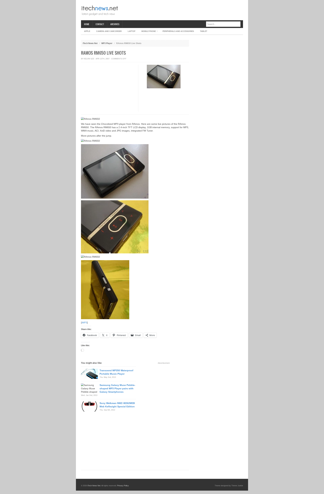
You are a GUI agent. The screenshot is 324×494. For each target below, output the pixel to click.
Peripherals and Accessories (178, 31)
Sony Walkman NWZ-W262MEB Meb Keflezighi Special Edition (117, 405)
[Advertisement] (181, 10)
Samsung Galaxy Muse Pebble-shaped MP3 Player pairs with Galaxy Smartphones (117, 388)
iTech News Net (90, 43)
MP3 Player (106, 43)
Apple (87, 31)
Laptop (131, 31)
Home (86, 24)
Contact (100, 24)
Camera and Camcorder (109, 31)
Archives (114, 24)
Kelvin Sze (89, 59)
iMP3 (84, 322)
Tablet (203, 31)
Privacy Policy (123, 486)
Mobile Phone (147, 31)
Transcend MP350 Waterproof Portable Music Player (116, 372)
